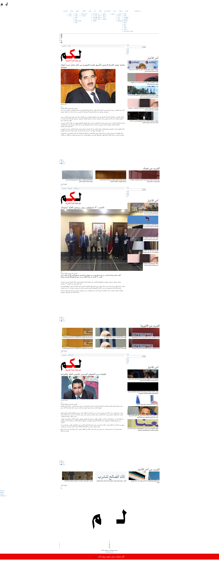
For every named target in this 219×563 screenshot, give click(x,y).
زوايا (125, 26)
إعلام (125, 14)
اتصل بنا (2, 494)
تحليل (70, 15)
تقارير (70, 14)
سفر (118, 17)
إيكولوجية (126, 17)
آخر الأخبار (76, 188)
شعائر (118, 19)
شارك (62, 161)
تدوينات (94, 19)
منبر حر (95, 15)
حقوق (113, 14)
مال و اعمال (84, 14)
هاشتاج (94, 20)
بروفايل (105, 19)
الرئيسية (65, 11)
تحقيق (104, 14)
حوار (104, 17)
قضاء (76, 14)
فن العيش (119, 20)
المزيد (126, 11)
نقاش (99, 15)
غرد (63, 160)
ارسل (63, 163)
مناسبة (119, 15)
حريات (114, 11)
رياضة (90, 11)
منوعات (120, 11)
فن (98, 14)
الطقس (125, 19)
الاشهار (2, 492)
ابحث (144, 47)
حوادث (76, 15)
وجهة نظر (95, 17)
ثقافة (100, 11)
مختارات (119, 14)
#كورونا (125, 20)
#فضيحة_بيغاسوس (128, 31)
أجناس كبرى (107, 11)
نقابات (76, 22)
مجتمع (77, 11)
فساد (125, 15)
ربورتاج (104, 15)
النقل (76, 17)
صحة (76, 19)
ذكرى (125, 24)
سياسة (71, 11)
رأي (95, 11)
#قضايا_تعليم (78, 20)
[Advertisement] (93, 147)
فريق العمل (137, 11)
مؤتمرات (83, 15)
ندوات (99, 17)
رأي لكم (95, 14)
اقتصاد (84, 11)
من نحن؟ (2, 490)
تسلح (125, 22)
